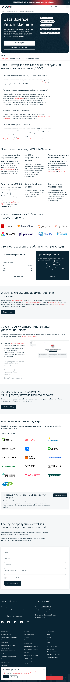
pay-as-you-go (17, 300)
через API (62, 171)
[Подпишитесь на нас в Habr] (15, 622)
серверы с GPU (19, 98)
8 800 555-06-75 (6, 540)
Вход (52, 7)
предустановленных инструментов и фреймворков (32, 82)
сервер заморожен (58, 304)
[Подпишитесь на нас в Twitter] (8, 622)
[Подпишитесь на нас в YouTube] (28, 622)
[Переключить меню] (67, 6)
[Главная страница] (6, 7)
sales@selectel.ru (25, 540)
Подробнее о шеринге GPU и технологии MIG (17, 139)
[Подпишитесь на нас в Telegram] (21, 622)
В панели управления (7, 169)
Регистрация (60, 7)
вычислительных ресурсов (32, 302)
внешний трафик (53, 302)
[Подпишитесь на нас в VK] (2, 622)
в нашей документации (29, 337)
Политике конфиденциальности (21, 673)
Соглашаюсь (10, 578)
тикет (43, 617)
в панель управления (18, 343)
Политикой (47, 578)
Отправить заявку (13, 583)
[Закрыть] (68, 2)
